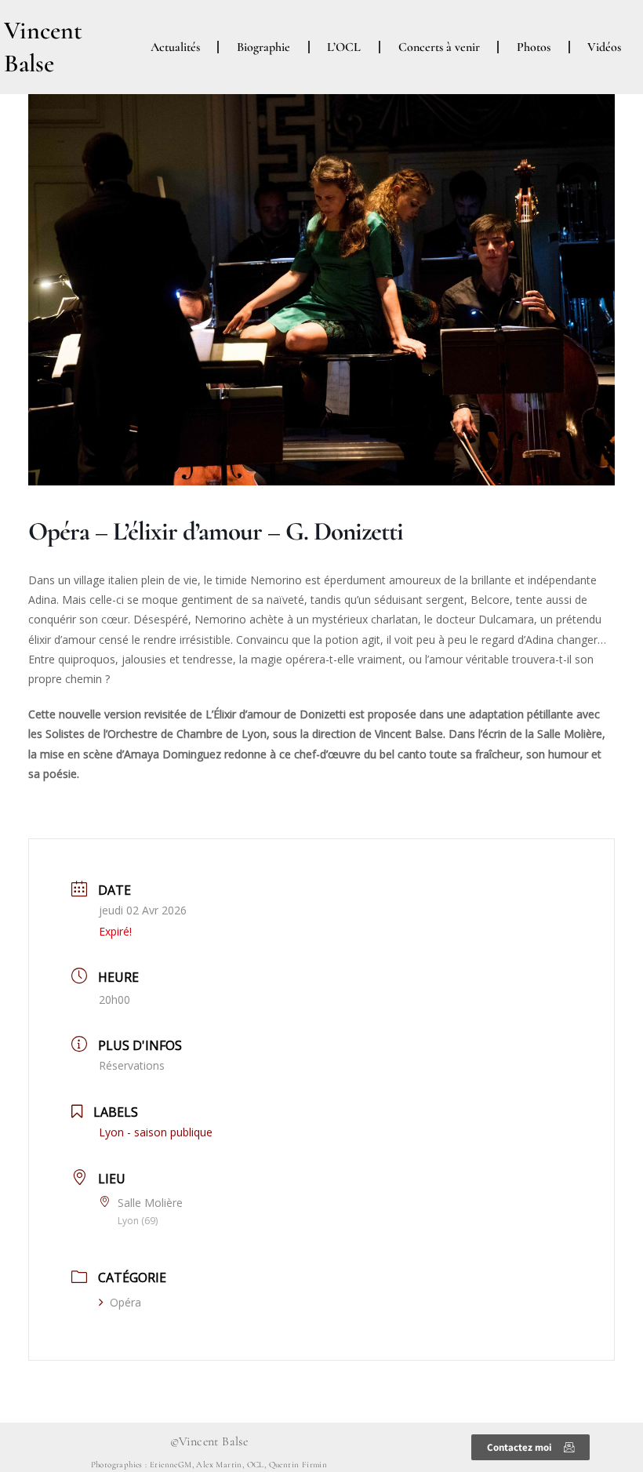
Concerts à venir (439, 47)
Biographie (263, 47)
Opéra (125, 1302)
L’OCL (344, 47)
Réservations (132, 1065)
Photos (533, 47)
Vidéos (604, 47)
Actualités (175, 47)
